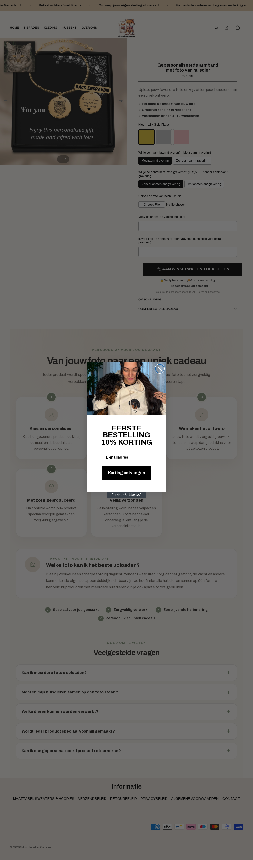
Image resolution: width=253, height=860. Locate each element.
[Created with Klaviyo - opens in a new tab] (126, 495)
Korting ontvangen (126, 473)
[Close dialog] (159, 368)
